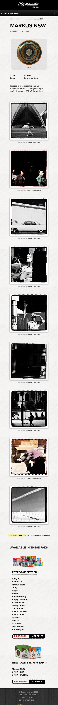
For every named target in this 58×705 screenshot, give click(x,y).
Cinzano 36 (17, 608)
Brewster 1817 (19, 602)
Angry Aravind (19, 600)
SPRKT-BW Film (34, 142)
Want (15, 31)
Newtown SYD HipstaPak (29, 662)
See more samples (17, 535)
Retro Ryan (18, 629)
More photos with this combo (24, 121)
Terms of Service (26, 700)
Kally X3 (16, 579)
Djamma (16, 617)
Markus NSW (38, 19)
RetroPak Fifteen (24, 572)
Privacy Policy (28, 697)
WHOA (15, 620)
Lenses (28, 19)
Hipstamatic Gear (16, 19)
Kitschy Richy (19, 596)
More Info (28, 636)
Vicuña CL (17, 582)
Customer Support (28, 695)
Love (27, 31)
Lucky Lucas (18, 606)
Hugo (15, 591)
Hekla (15, 594)
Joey (14, 588)
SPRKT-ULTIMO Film (34, 190)
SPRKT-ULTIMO (20, 611)
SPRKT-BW (18, 614)
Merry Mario (18, 626)
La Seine (16, 623)
